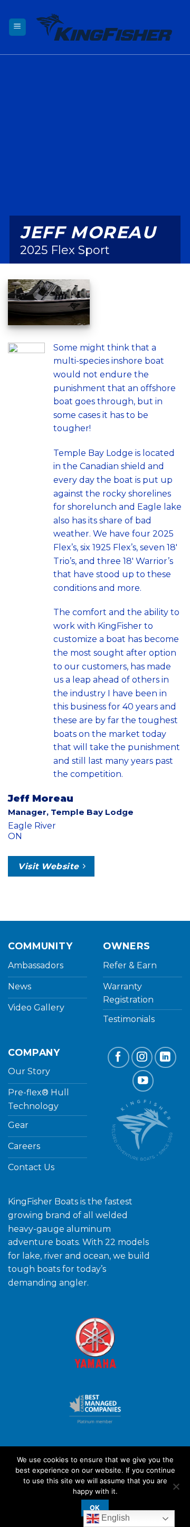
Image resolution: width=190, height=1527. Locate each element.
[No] (175, 1489)
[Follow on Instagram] (142, 1057)
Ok (95, 1508)
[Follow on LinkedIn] (165, 1057)
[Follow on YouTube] (143, 1081)
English (114, 1517)
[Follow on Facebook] (118, 1057)
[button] (17, 27)
